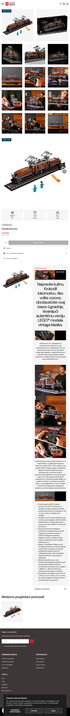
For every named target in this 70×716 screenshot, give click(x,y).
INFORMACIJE (41, 654)
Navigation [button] (3, 4)
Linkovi (4, 674)
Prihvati (34, 711)
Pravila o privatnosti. (25, 705)
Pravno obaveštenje (7, 664)
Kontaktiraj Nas (40, 668)
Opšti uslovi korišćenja (8, 658)
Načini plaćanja (40, 658)
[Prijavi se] (64, 4)
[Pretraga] (61, 4)
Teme (3, 681)
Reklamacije (5, 668)
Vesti (3, 678)
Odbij (53, 711)
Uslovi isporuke (40, 661)
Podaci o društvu (40, 664)
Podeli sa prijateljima (12, 258)
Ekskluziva (4, 687)
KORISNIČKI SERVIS (9, 654)
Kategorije (4, 684)
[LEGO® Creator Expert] (35, 224)
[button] (64, 171)
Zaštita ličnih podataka (8, 661)
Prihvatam (15, 646)
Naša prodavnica (6, 690)
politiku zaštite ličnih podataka (18, 646)
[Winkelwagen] (67, 4)
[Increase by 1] (6, 243)
